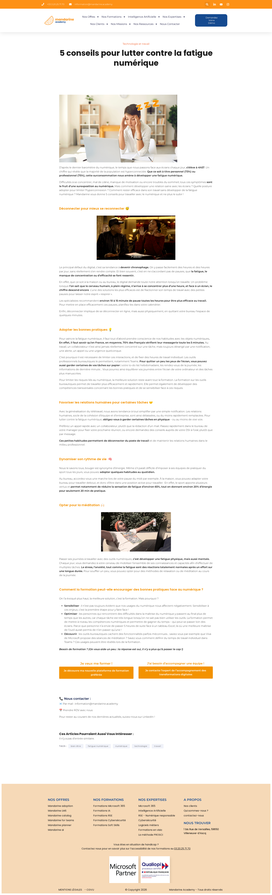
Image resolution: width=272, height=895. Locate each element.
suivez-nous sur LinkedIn (138, 716)
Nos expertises (172, 16)
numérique (121, 746)
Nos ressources (143, 24)
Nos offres (88, 16)
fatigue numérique (98, 746)
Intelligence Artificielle (142, 16)
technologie (140, 746)
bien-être (76, 746)
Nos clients (97, 24)
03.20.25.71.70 (182, 848)
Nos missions (119, 24)
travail (157, 746)
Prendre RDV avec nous (78, 710)
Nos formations (112, 16)
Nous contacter (170, 24)
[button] (207, 4)
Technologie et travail (136, 43)
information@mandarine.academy (96, 703)
